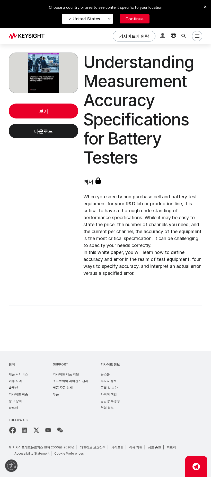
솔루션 (13, 387)
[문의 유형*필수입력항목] (196, 466)
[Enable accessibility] (11, 465)
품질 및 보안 (109, 387)
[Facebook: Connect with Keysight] (12, 430)
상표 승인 (154, 447)
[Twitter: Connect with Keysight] (36, 430)
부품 (56, 394)
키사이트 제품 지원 (66, 374)
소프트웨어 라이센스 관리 (70, 381)
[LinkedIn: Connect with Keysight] (24, 430)
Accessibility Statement (31, 453)
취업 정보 (107, 408)
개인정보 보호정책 (93, 447)
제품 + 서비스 (18, 374)
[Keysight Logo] (28, 36)
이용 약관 (135, 447)
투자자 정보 (109, 381)
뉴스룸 (105, 374)
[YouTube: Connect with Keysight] (48, 430)
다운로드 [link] (43, 131)
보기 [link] (43, 111)
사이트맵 (117, 447)
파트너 (13, 408)
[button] (163, 36)
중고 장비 (15, 401)
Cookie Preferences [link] (69, 453)
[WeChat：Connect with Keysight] (60, 430)
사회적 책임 (109, 394)
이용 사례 (15, 381)
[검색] (184, 36)
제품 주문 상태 (63, 387)
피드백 (171, 447)
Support (60, 364)
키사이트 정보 (110, 364)
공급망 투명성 (110, 401)
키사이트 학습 (18, 394)
